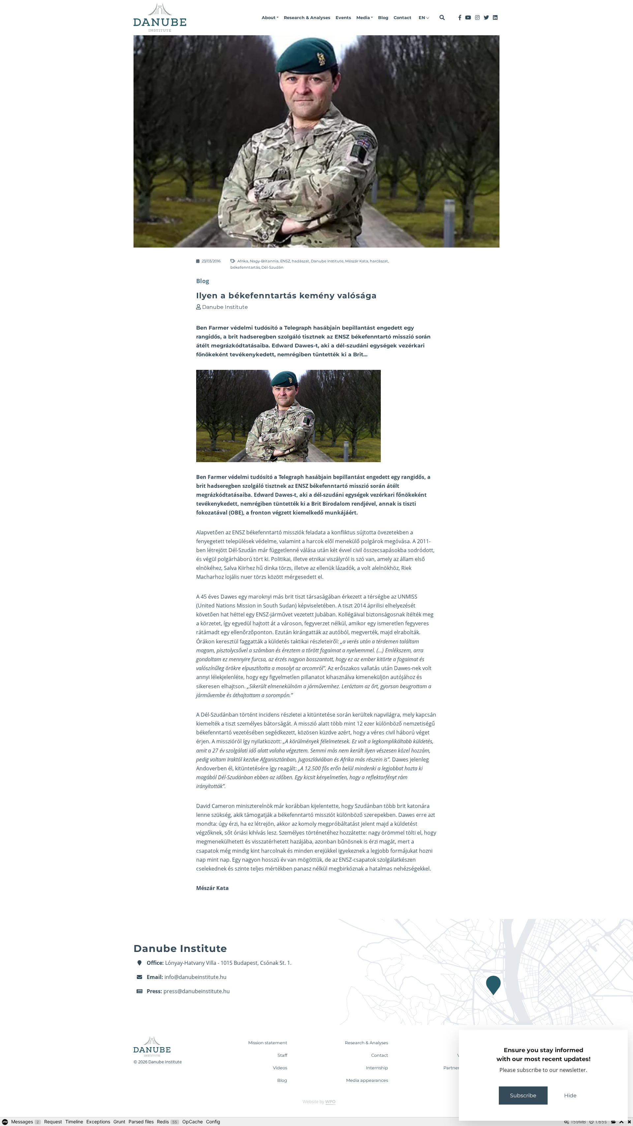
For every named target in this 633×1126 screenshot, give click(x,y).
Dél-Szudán (272, 267)
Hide (570, 1095)
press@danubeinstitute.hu (197, 991)
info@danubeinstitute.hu (195, 977)
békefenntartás (245, 267)
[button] (270, 18)
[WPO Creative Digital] (316, 1101)
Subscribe (523, 1095)
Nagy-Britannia (264, 261)
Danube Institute (327, 261)
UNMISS (407, 596)
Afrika (242, 261)
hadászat (300, 261)
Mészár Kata (356, 261)
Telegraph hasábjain (305, 477)
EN (422, 17)
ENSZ (285, 261)
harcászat (379, 261)
